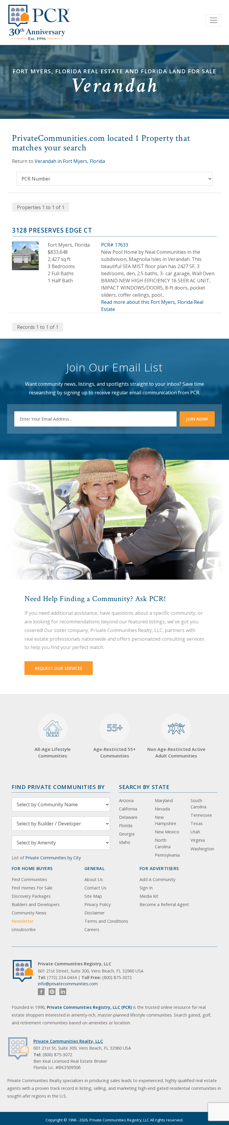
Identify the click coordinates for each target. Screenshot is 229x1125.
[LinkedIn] (62, 991)
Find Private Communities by (58, 787)
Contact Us (95, 888)
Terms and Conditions (106, 921)
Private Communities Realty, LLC (68, 1041)
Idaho (124, 842)
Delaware (128, 817)
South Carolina (198, 804)
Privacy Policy (97, 904)
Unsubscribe (24, 929)
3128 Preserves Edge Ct (52, 230)
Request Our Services (58, 668)
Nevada (162, 809)
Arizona (126, 800)
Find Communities (29, 879)
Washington (202, 849)
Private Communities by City (53, 858)
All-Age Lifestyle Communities (53, 752)
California (128, 809)
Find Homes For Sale (32, 888)
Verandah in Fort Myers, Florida (70, 161)
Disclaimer (94, 913)
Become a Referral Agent (164, 904)
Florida (125, 825)
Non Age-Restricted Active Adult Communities (176, 752)
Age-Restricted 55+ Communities (114, 740)
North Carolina (163, 843)
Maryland (164, 800)
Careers (91, 929)
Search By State (144, 787)
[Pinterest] (52, 991)
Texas (197, 823)
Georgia (126, 834)
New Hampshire (165, 820)
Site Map (93, 896)
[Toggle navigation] (213, 20)
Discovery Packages (31, 896)
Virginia (198, 840)
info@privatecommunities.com (68, 983)
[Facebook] (41, 991)
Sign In (146, 888)
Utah (195, 832)
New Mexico (167, 832)
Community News (29, 913)
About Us (93, 879)
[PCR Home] (25, 971)
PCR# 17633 (114, 245)
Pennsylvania (167, 855)
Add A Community (157, 879)
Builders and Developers (36, 904)
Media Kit (149, 896)
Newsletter (22, 921)
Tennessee (201, 815)
